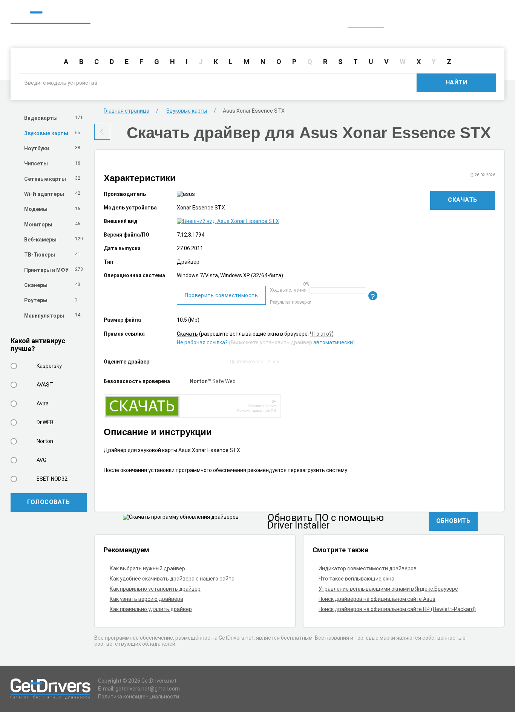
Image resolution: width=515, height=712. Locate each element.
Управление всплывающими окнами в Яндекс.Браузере (388, 589)
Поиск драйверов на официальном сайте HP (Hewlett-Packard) (397, 609)
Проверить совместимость (221, 295)
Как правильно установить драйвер (155, 589)
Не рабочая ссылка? (202, 342)
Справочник (408, 18)
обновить (453, 520)
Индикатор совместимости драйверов (368, 568)
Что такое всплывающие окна (356, 579)
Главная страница (126, 111)
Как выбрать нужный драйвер (147, 568)
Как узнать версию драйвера (146, 599)
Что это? (321, 334)
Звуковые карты (186, 111)
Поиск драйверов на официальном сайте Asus (377, 599)
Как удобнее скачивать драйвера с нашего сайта (172, 579)
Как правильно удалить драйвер (151, 609)
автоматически (333, 342)
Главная (365, 18)
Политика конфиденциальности (138, 697)
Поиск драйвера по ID (468, 18)
